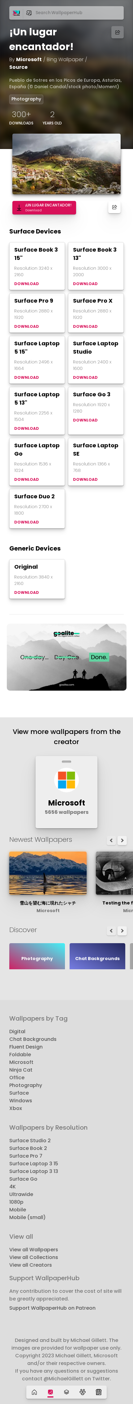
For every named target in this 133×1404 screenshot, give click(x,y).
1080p (16, 1202)
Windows (20, 1100)
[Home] (34, 1392)
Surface (19, 1092)
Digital (17, 1031)
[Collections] (66, 1392)
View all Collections (33, 1257)
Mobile (17, 1209)
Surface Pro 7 (25, 1155)
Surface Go (23, 1178)
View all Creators (30, 1265)
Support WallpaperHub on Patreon (52, 1308)
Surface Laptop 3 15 (33, 1163)
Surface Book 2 (28, 1148)
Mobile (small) (27, 1217)
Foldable (20, 1054)
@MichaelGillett (63, 1378)
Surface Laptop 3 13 (33, 1171)
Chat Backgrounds (33, 1039)
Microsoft (29, 59)
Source (18, 67)
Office (16, 1077)
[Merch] (99, 1392)
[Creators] (83, 1392)
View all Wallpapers (33, 1249)
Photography (26, 99)
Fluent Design (26, 1046)
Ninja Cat (20, 1069)
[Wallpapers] (50, 1392)
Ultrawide (21, 1194)
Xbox (15, 1108)
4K (12, 1186)
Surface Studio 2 (30, 1140)
